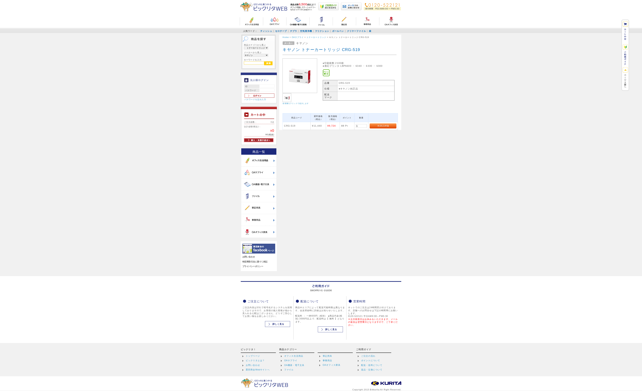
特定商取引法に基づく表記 (254, 261)
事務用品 (327, 360)
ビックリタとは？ (255, 360)
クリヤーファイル (356, 31)
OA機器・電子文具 (294, 365)
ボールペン (338, 31)
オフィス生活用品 (293, 356)
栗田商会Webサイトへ (258, 369)
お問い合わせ (248, 257)
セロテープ (281, 31)
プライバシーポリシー (252, 266)
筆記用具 (327, 356)
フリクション (322, 31)
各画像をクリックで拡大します (296, 103)
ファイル (289, 369)
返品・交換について (371, 369)
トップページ (253, 356)
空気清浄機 (306, 31)
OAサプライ (290, 360)
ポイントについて (370, 360)
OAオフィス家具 (331, 365)
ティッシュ (266, 31)
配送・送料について (371, 365)
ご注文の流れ (368, 356)
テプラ (293, 31)
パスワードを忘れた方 (255, 99)
